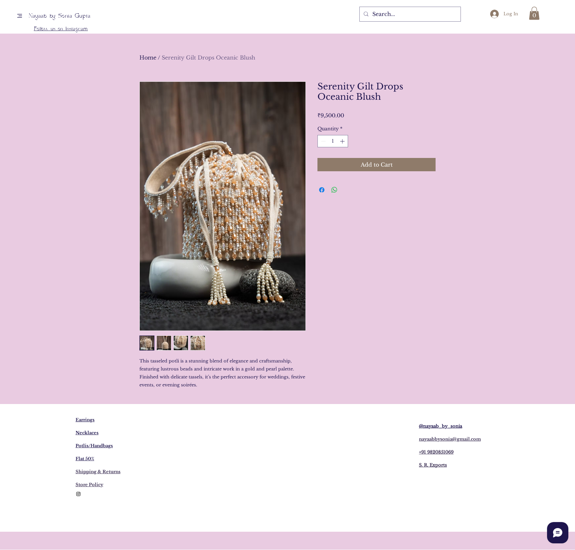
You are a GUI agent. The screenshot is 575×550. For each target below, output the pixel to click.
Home (147, 57)
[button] (19, 16)
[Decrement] (322, 141)
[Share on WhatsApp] (334, 190)
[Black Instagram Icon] (78, 494)
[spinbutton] (333, 141)
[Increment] (343, 141)
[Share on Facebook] (322, 190)
